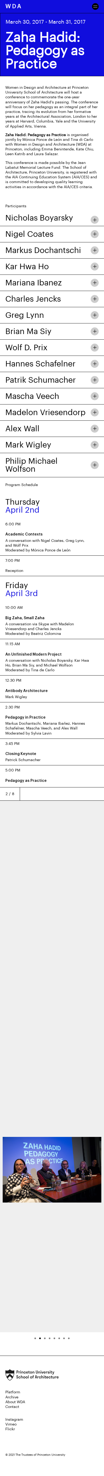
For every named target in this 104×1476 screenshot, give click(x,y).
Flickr (10, 1429)
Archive (11, 1397)
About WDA (15, 1402)
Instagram (14, 1420)
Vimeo (11, 1424)
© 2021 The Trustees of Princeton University (35, 1454)
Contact (12, 1407)
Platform (12, 1392)
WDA (13, 6)
